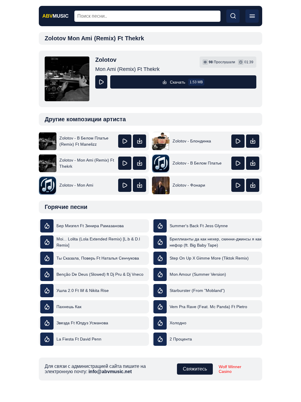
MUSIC (55, 16)
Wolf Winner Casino (230, 369)
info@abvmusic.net (110, 371)
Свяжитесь (195, 368)
